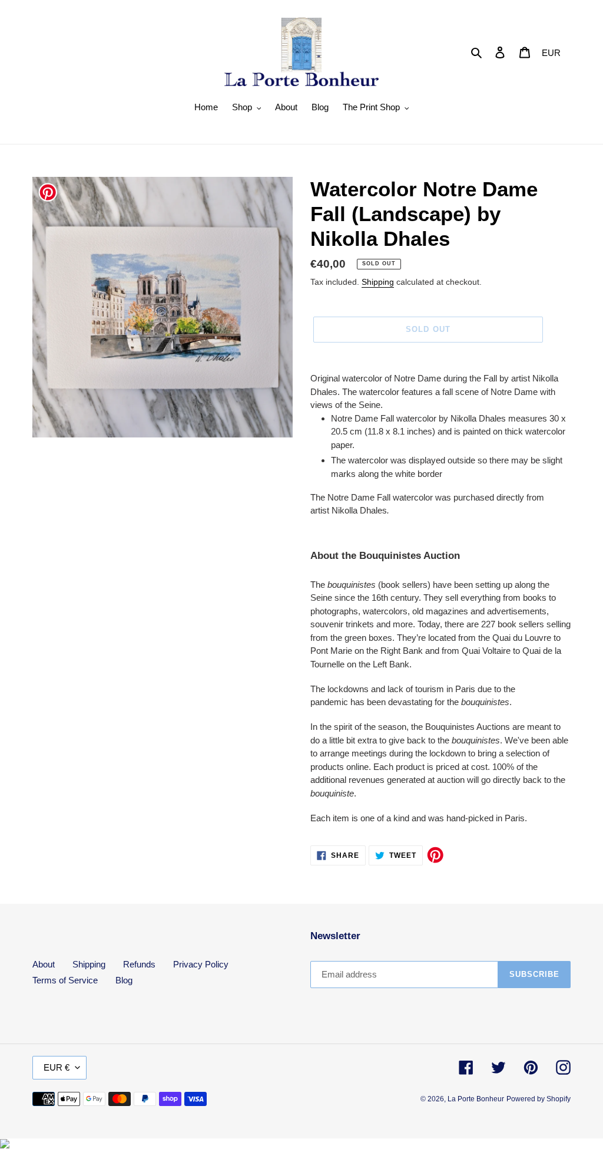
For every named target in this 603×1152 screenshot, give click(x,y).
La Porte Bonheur (476, 1099)
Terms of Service (65, 980)
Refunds (139, 964)
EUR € (56, 1067)
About (43, 964)
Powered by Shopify (538, 1099)
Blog (123, 980)
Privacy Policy (200, 964)
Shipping (378, 282)
